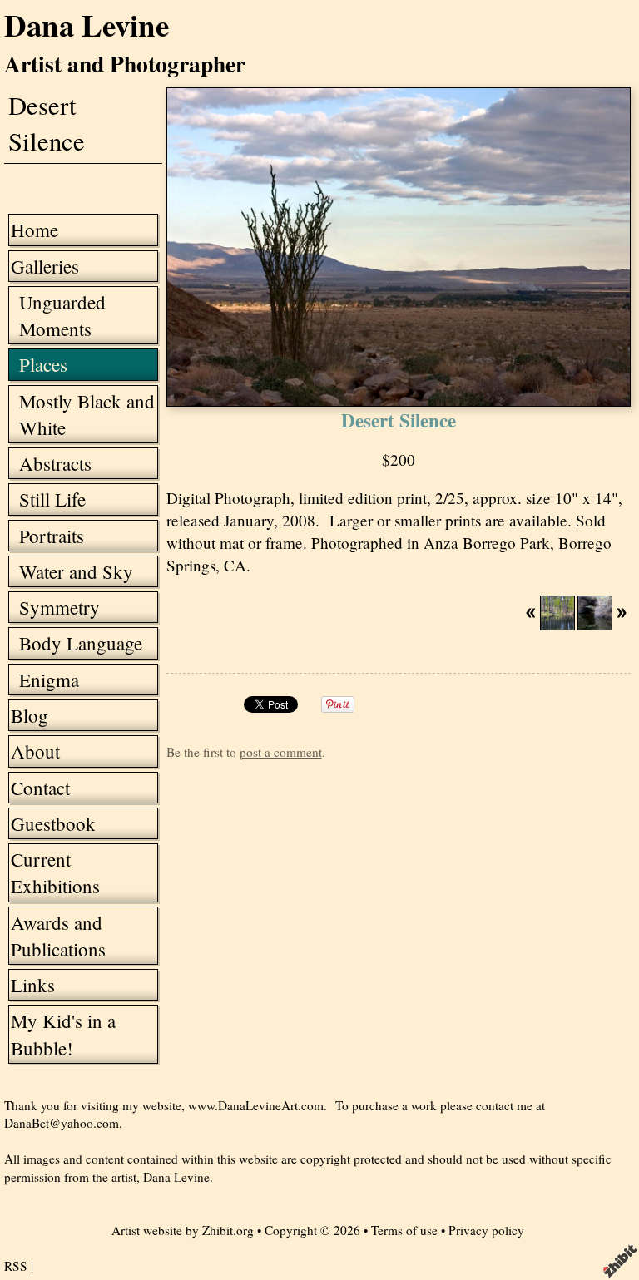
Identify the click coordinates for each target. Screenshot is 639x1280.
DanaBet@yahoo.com (61, 1122)
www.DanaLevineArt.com (256, 1105)
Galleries (45, 266)
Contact (40, 787)
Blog (29, 715)
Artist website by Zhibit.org (182, 1230)
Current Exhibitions (55, 872)
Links (33, 984)
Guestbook (53, 823)
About (35, 751)
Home (34, 229)
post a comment (281, 752)
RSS (15, 1266)
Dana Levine (86, 24)
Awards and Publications (58, 935)
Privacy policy (486, 1230)
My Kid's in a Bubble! (63, 1034)
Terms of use (404, 1230)
